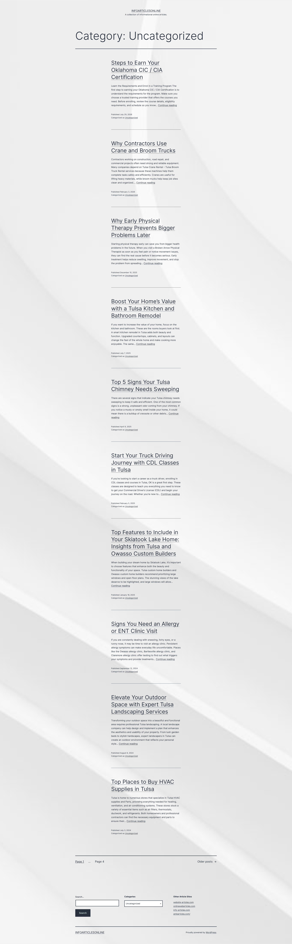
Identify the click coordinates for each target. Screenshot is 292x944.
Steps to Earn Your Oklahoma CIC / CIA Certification (136, 69)
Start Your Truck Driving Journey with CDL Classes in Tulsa (145, 462)
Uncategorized (131, 117)
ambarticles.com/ (181, 914)
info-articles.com (181, 910)
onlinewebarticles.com (184, 906)
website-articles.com (183, 902)
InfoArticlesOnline (146, 10)
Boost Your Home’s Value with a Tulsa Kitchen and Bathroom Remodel (143, 308)
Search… (79, 897)
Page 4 (99, 861)
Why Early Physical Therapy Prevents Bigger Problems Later (143, 227)
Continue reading (167, 105)
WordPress (211, 932)
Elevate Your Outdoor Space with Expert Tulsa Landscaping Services (142, 704)
